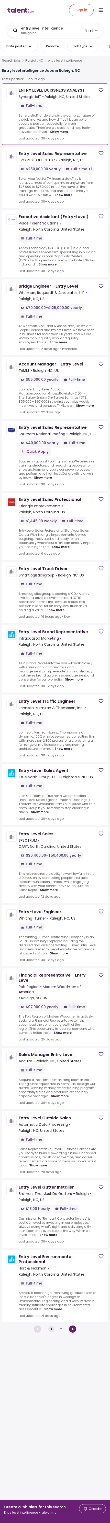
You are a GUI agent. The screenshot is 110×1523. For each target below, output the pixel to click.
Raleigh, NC (34, 60)
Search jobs (11, 60)
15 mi (88, 30)
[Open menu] (101, 10)
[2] (72, 1329)
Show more (59, 132)
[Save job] (101, 90)
